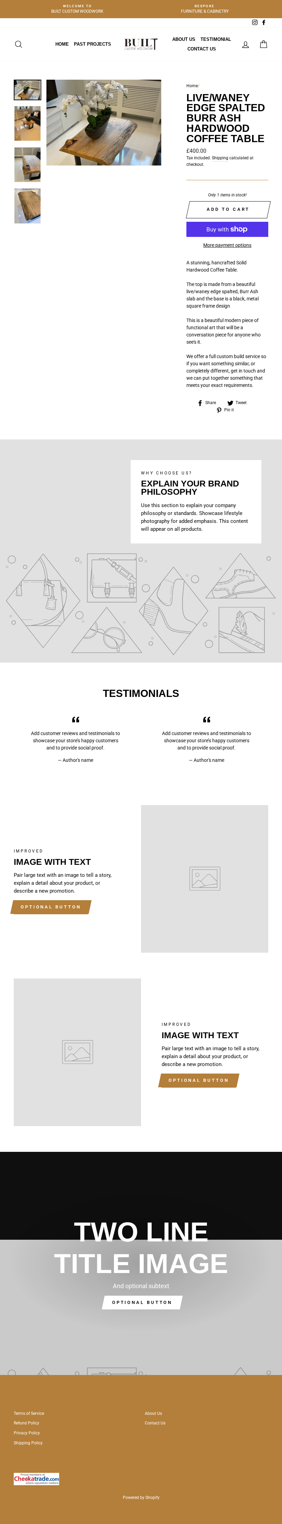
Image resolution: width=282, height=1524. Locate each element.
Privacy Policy (27, 1433)
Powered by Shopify (141, 1497)
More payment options (227, 245)
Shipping (220, 158)
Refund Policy (26, 1423)
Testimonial (215, 39)
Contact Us (201, 48)
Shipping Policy (28, 1443)
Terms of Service (29, 1413)
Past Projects (92, 44)
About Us (183, 39)
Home (62, 44)
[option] (77, 9)
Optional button (51, 906)
